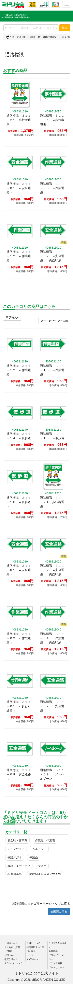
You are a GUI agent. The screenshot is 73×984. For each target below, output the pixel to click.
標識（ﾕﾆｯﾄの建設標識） (43, 37)
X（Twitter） (33, 959)
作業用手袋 (15, 874)
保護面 (33, 857)
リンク (30, 955)
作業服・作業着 (45, 840)
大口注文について (13, 963)
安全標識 (67, 37)
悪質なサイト (11, 959)
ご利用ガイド (11, 943)
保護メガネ (15, 857)
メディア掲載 (55, 963)
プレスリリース (56, 967)
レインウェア (16, 848)
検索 (65, 27)
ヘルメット (39, 848)
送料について (33, 943)
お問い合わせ (11, 955)
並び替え (11, 317)
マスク (42, 866)
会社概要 (53, 951)
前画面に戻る (58, 911)
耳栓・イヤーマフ (19, 866)
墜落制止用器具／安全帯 (45, 874)
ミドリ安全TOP (17, 37)
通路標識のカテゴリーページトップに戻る (41, 903)
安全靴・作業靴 (17, 840)
